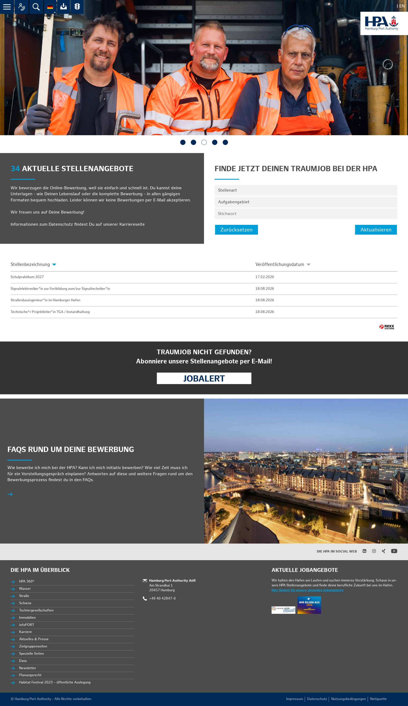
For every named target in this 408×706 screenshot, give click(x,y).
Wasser (25, 589)
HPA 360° (27, 582)
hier (150, 224)
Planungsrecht (30, 675)
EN (402, 6)
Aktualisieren (376, 230)
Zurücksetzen (236, 230)
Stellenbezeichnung (30, 264)
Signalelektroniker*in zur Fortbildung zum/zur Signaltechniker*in (60, 289)
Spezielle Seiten (31, 654)
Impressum (294, 699)
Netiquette (378, 699)
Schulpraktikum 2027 (27, 277)
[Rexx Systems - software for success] (386, 327)
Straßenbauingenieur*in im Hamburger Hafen (45, 300)
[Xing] (381, 552)
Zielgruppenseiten (33, 646)
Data (23, 661)
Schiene (25, 603)
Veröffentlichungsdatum (279, 264)
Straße (24, 596)
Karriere (25, 632)
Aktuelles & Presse (34, 639)
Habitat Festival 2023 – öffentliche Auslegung (55, 682)
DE (392, 6)
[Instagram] (371, 552)
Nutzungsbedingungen (348, 699)
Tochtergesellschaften (36, 610)
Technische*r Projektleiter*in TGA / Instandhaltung (50, 312)
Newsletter (27, 668)
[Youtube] (391, 553)
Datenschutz (317, 699)
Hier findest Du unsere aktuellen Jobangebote (308, 590)
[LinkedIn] (362, 552)
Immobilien (27, 618)
